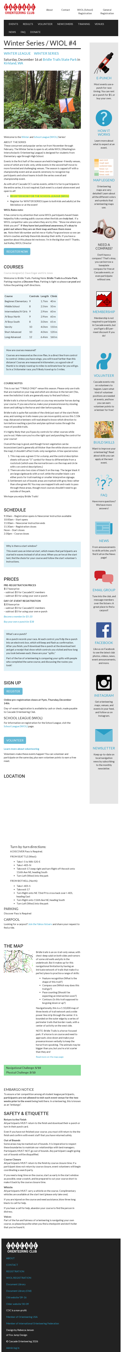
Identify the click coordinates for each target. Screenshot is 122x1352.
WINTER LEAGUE (17, 53)
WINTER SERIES (46, 53)
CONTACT (12, 1264)
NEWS (12, 32)
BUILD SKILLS (104, 442)
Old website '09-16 (16, 1297)
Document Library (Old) (18, 1290)
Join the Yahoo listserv (40, 924)
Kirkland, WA (13, 63)
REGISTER (13, 691)
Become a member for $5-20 (18, 616)
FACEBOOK (104, 643)
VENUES (99, 24)
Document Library (16, 1284)
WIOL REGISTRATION (18, 1277)
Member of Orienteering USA (21, 1316)
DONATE (35, 32)
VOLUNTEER (45, 24)
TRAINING (84, 24)
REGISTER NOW (17, 251)
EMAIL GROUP (104, 590)
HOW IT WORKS (104, 132)
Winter (25, 137)
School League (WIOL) (46, 137)
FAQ (23, 32)
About (49, 9)
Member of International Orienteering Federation (32, 1323)
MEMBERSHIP (104, 312)
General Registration (107, 11)
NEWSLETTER (104, 748)
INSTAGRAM (104, 695)
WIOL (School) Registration (85, 11)
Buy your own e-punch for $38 (19, 621)
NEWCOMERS (65, 24)
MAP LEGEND (104, 180)
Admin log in (12, 1347)
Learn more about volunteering (21, 748)
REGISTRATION (15, 1271)
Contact (65, 9)
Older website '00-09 (17, 1303)
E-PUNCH (104, 78)
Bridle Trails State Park (60, 59)
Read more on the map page (50, 1056)
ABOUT (10, 1258)
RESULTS (28, 24)
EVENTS (13, 24)
